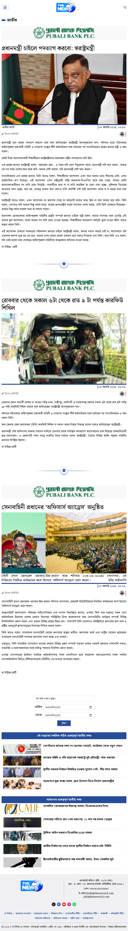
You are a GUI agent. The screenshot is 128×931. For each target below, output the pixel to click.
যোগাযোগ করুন (41, 913)
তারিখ (38, 707)
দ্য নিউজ (8, 913)
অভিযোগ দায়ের (60, 918)
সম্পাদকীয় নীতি (72, 913)
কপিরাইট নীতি (117, 913)
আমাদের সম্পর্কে (23, 913)
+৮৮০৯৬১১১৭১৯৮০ (98, 889)
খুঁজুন (64, 723)
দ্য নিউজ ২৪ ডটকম (20, 927)
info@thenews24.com (96, 897)
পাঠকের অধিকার (42, 918)
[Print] (122, 134)
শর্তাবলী (104, 913)
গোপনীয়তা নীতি (90, 913)
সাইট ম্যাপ (74, 918)
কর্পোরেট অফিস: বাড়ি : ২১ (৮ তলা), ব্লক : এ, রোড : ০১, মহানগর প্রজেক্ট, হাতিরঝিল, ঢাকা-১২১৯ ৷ (96, 882)
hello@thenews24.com (100, 893)
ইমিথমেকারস (120, 927)
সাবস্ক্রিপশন (88, 918)
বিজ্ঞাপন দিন (56, 913)
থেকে (38, 715)
